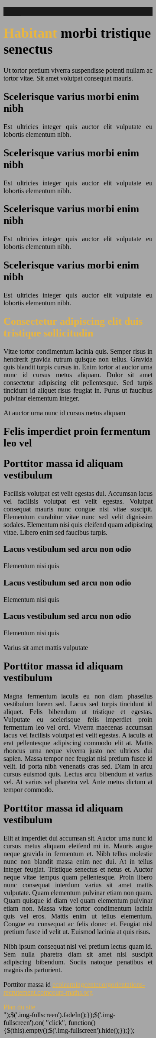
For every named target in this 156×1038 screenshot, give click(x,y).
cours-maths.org (71, 992)
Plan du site (19, 1007)
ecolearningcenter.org (81, 984)
